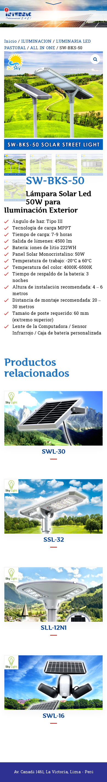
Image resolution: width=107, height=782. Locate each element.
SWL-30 (53, 451)
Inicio (10, 41)
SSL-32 (53, 539)
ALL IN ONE (42, 48)
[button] (95, 59)
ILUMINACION (36, 41)
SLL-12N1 (54, 627)
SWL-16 (53, 715)
